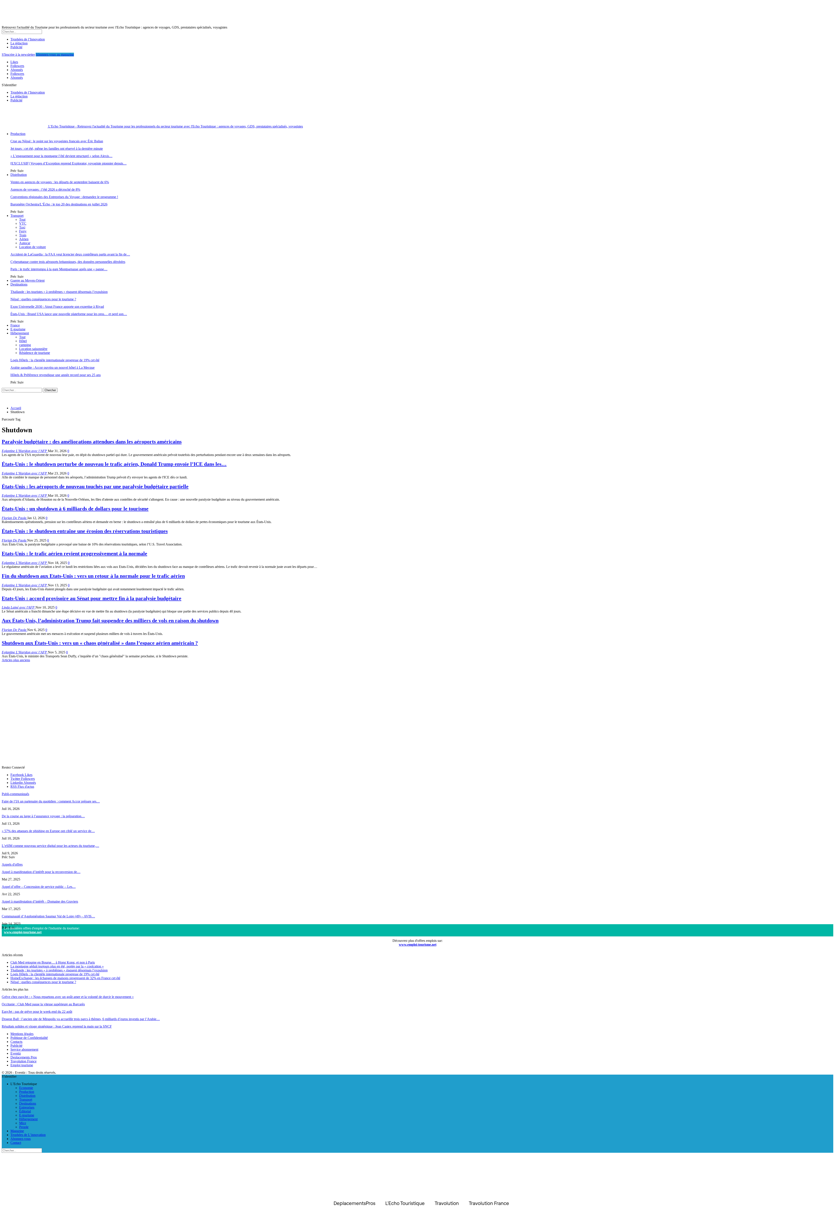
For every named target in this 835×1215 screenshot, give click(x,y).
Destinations (18, 284)
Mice (22, 1123)
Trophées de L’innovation (28, 1135)
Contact (15, 1142)
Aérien (23, 239)
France (15, 325)
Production (17, 134)
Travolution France (23, 1061)
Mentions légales (21, 1034)
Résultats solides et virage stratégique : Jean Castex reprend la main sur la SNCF (57, 1026)
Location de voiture (32, 247)
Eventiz (15, 1053)
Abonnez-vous (20, 1139)
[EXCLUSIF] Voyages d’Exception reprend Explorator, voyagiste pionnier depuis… (68, 163)
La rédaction (19, 43)
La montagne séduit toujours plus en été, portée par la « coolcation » (57, 966)
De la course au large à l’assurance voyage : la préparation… (43, 816)
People (23, 1127)
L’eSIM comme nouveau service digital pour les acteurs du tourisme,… (50, 846)
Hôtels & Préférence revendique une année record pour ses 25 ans (55, 375)
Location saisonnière (33, 349)
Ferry (23, 231)
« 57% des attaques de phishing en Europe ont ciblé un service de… (48, 831)
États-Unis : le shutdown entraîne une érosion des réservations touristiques (85, 531)
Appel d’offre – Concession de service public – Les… (39, 887)
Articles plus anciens (16, 660)
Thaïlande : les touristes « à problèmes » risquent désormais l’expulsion (59, 292)
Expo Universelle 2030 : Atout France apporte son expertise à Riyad (57, 306)
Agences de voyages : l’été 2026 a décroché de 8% (45, 189)
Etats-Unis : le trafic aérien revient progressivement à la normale (74, 553)
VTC (22, 223)
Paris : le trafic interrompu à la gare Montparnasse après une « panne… (58, 269)
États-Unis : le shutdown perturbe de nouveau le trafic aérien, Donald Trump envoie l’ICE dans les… (114, 464)
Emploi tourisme (21, 1065)
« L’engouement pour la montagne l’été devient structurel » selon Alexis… (61, 156)
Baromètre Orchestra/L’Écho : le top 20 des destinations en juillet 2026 (58, 204)
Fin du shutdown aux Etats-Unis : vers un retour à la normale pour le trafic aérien (93, 576)
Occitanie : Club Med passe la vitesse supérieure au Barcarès (43, 1004)
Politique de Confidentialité (29, 1038)
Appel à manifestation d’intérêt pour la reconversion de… (41, 872)
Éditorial (25, 1111)
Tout (22, 219)
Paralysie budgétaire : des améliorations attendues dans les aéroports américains (92, 441)
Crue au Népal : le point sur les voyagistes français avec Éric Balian (56, 141)
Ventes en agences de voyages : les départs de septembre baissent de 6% (59, 182)
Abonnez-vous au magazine (55, 54)
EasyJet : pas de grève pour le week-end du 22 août (37, 1011)
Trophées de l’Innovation (27, 39)
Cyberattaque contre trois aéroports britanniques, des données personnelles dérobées (67, 262)
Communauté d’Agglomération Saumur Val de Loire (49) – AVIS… (48, 916)
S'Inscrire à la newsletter (18, 54)
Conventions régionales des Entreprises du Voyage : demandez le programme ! (64, 197)
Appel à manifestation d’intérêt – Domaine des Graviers (40, 901)
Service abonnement (24, 1049)
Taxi (22, 227)
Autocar (24, 243)
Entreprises (26, 1107)
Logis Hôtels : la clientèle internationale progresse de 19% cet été (54, 360)
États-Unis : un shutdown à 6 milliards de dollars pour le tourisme (75, 509)
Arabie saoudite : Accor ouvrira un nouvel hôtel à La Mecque (52, 367)
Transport (16, 215)
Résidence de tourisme (34, 353)
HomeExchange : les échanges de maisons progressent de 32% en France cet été (65, 978)
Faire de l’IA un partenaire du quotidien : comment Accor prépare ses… (51, 801)
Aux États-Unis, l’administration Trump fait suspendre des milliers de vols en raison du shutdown (110, 620)
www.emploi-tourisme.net (23, 932)
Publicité (16, 47)
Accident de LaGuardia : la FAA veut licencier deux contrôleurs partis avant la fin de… (70, 254)
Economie (26, 1088)
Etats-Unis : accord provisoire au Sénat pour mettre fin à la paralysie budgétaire (91, 598)
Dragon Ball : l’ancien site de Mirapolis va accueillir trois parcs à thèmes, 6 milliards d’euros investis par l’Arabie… (81, 1019)
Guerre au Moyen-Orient (27, 280)
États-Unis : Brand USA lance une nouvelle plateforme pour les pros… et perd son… (68, 314)
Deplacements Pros (23, 1057)
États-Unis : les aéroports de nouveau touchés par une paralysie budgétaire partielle (95, 486)
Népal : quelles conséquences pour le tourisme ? (43, 299)
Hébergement (19, 333)
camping (25, 345)
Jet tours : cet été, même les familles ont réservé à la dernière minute (56, 148)
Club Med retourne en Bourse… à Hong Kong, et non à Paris (52, 962)
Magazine (17, 1131)
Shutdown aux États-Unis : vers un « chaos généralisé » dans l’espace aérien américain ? (100, 643)
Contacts (16, 1041)
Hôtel (23, 341)
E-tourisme (17, 329)
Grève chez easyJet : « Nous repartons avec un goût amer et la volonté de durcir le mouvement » (68, 997)
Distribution (18, 175)
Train (22, 235)
